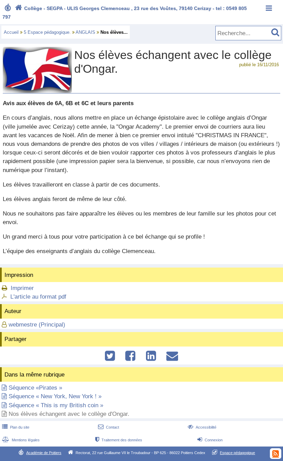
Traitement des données (118, 440)
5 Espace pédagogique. (47, 32)
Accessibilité (202, 427)
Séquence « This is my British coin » (56, 405)
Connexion (210, 440)
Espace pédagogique (237, 453)
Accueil (11, 32)
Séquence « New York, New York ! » (55, 396)
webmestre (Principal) (37, 324)
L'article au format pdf (38, 296)
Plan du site (15, 427)
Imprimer (22, 288)
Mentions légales (21, 440)
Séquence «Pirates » (35, 387)
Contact (108, 427)
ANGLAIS (85, 32)
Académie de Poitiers (43, 453)
